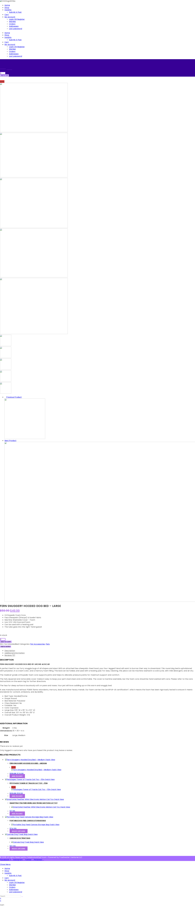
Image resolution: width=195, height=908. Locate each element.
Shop (7, 7)
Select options (18, 831)
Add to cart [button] (17, 776)
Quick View (50, 759)
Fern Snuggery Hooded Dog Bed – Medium (28, 763)
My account (10, 17)
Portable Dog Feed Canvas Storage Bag (28, 820)
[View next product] (17, 440)
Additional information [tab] (15, 653)
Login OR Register (17, 19)
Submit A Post (15, 12)
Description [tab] (10, 650)
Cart (7, 14)
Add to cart (4, 75)
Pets (48, 644)
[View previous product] (5, 397)
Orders (12, 24)
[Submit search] (22, 896)
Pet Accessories (37, 644)
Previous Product (14, 397)
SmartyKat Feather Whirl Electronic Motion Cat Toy (33, 803)
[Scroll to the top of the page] (0, 862)
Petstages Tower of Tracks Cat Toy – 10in (29, 783)
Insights (8, 10)
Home (7, 5)
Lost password (15, 28)
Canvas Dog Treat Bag (20, 838)
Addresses (14, 26)
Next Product (10, 440)
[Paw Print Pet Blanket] (25, 438)
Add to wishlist (5, 646)
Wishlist (12, 21)
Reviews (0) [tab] (10, 655)
